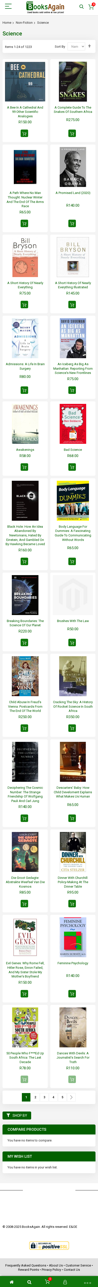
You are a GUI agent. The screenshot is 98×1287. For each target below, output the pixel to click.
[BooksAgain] (45, 7)
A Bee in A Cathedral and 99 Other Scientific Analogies (25, 112)
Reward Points (28, 1270)
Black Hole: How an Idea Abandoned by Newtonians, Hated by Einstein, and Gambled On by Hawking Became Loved (25, 535)
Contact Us (72, 1270)
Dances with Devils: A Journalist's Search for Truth (73, 1057)
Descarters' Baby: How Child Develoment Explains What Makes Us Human (73, 792)
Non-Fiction (24, 22)
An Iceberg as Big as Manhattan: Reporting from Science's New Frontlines (73, 368)
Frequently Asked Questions (25, 1265)
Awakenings (25, 450)
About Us (56, 1265)
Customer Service (78, 1265)
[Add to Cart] (24, 133)
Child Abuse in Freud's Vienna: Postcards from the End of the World (25, 706)
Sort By (60, 46)
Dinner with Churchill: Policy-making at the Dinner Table (73, 882)
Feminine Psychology (73, 963)
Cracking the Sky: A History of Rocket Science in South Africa (73, 706)
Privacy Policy (51, 1270)
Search (81, 6)
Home (7, 22)
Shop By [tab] (20, 1116)
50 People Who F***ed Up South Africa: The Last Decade (25, 1057)
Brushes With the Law (73, 621)
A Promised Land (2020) (73, 193)
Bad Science (73, 450)
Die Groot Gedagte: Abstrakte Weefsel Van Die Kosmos (25, 882)
